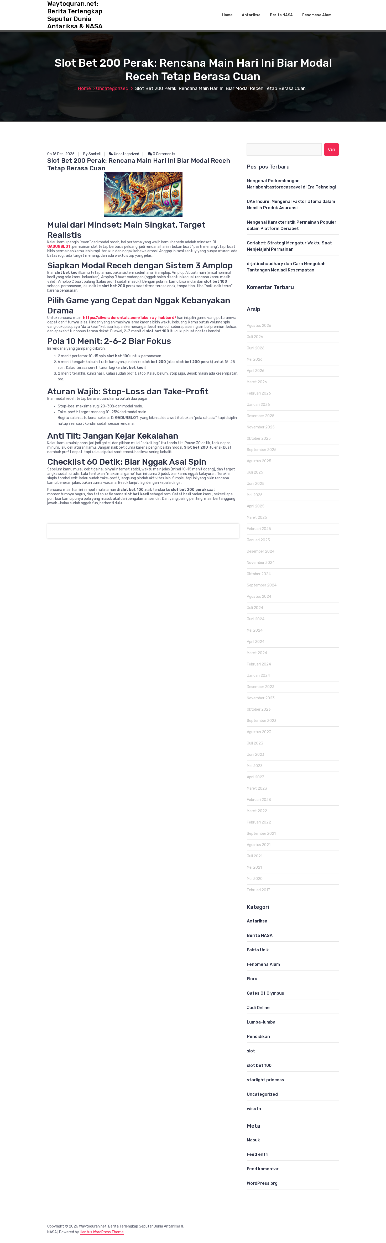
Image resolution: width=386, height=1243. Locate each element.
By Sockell (92, 154)
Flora (252, 978)
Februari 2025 (259, 529)
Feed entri (257, 1154)
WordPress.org (262, 1183)
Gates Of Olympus (265, 993)
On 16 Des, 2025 (61, 154)
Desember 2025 (260, 416)
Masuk (253, 1139)
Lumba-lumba (261, 1022)
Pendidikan (258, 1036)
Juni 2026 (255, 348)
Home (227, 15)
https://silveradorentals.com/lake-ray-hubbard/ (129, 318)
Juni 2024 (255, 619)
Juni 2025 (255, 483)
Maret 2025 (257, 517)
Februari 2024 (259, 664)
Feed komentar (263, 1168)
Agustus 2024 (259, 596)
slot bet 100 (259, 1065)
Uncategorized (112, 88)
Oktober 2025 (259, 438)
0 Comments (163, 154)
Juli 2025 (255, 472)
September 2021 (261, 833)
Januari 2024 (258, 675)
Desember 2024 (260, 551)
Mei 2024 (255, 630)
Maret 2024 (257, 653)
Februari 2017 (258, 890)
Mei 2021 (254, 867)
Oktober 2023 (259, 709)
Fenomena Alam (316, 15)
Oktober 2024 (259, 574)
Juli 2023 (255, 743)
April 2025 (255, 506)
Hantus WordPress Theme (102, 1232)
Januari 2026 (258, 404)
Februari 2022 (259, 822)
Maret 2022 (257, 811)
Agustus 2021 (258, 845)
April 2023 (255, 777)
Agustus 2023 (259, 732)
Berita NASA (281, 15)
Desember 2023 (260, 687)
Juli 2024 (255, 608)
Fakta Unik (258, 949)
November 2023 (261, 698)
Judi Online (258, 1007)
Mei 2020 (255, 879)
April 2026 (255, 371)
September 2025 (262, 450)
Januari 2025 (258, 540)
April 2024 (255, 641)
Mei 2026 (255, 359)
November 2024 (261, 562)
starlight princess (265, 1079)
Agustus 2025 (259, 461)
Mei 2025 (255, 495)
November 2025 (261, 427)
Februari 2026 (259, 393)
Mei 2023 (255, 766)
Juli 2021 (254, 856)
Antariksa (251, 15)
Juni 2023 (255, 754)
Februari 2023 (259, 800)
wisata (254, 1108)
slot (251, 1050)
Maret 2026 (257, 382)
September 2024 (262, 585)
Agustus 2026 (259, 325)
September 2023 (262, 720)
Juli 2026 (255, 337)
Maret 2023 (257, 788)
